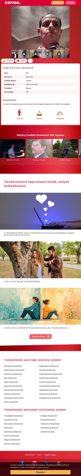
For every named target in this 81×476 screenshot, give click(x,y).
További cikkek (38, 337)
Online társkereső (11, 436)
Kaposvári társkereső (13, 386)
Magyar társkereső (12, 440)
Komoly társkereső (12, 444)
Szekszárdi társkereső (48, 378)
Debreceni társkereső (13, 374)
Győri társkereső (11, 382)
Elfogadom (40, 472)
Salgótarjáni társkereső (49, 366)
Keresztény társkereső (13, 424)
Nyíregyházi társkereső (13, 398)
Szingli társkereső (47, 420)
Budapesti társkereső (13, 366)
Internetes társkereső (49, 428)
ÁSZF (39, 455)
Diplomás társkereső (12, 432)
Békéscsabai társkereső (14, 370)
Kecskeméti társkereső (13, 390)
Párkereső (8, 428)
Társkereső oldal (47, 432)
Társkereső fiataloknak (49, 424)
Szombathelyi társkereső (49, 386)
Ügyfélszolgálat (50, 455)
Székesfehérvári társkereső (50, 374)
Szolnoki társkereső (47, 382)
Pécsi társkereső (11, 402)
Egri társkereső (10, 378)
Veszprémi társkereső (48, 394)
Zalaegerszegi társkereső (49, 398)
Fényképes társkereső (13, 416)
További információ (42, 467)
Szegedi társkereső (47, 370)
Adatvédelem (30, 455)
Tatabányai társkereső (48, 390)
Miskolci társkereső (12, 394)
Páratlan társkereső (48, 416)
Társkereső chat (11, 420)
